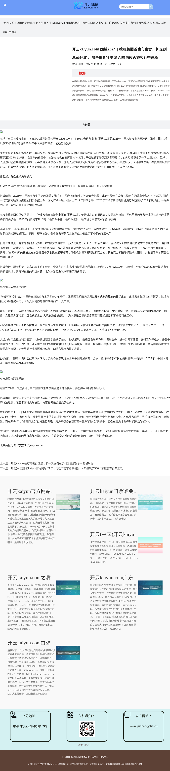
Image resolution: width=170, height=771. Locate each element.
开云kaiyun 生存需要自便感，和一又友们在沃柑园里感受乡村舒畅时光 (52, 463)
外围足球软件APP (27, 22)
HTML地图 (103, 757)
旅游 (43, 22)
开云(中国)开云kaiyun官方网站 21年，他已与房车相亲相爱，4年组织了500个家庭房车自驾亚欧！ (68, 468)
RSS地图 (94, 757)
